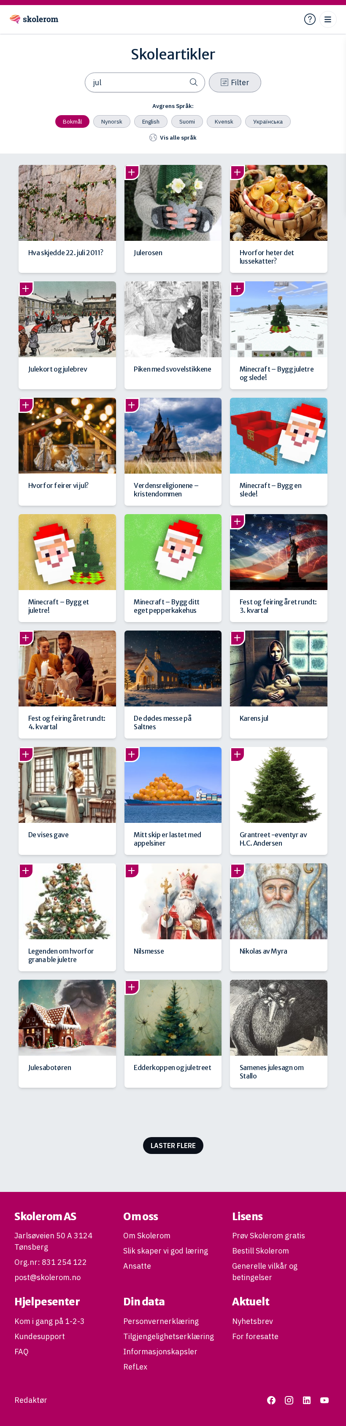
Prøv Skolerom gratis (268, 1235)
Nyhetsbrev (252, 1321)
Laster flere (173, 1145)
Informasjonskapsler (160, 1351)
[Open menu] (328, 19)
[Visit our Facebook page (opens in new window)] (271, 1400)
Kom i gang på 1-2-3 (49, 1321)
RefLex (135, 1367)
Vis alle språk (178, 137)
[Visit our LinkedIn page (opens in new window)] (307, 1400)
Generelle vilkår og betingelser (264, 1271)
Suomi (187, 121)
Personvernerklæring (161, 1321)
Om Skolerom (146, 1235)
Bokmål (72, 121)
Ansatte (137, 1266)
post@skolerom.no (47, 1277)
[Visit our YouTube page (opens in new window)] (325, 1400)
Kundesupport (39, 1336)
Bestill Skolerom (260, 1251)
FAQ (21, 1351)
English (150, 121)
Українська (268, 121)
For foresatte (255, 1336)
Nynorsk (111, 121)
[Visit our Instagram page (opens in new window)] (289, 1400)
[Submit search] (193, 82)
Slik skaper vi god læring (165, 1251)
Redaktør (30, 1400)
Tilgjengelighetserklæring (168, 1336)
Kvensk (224, 121)
